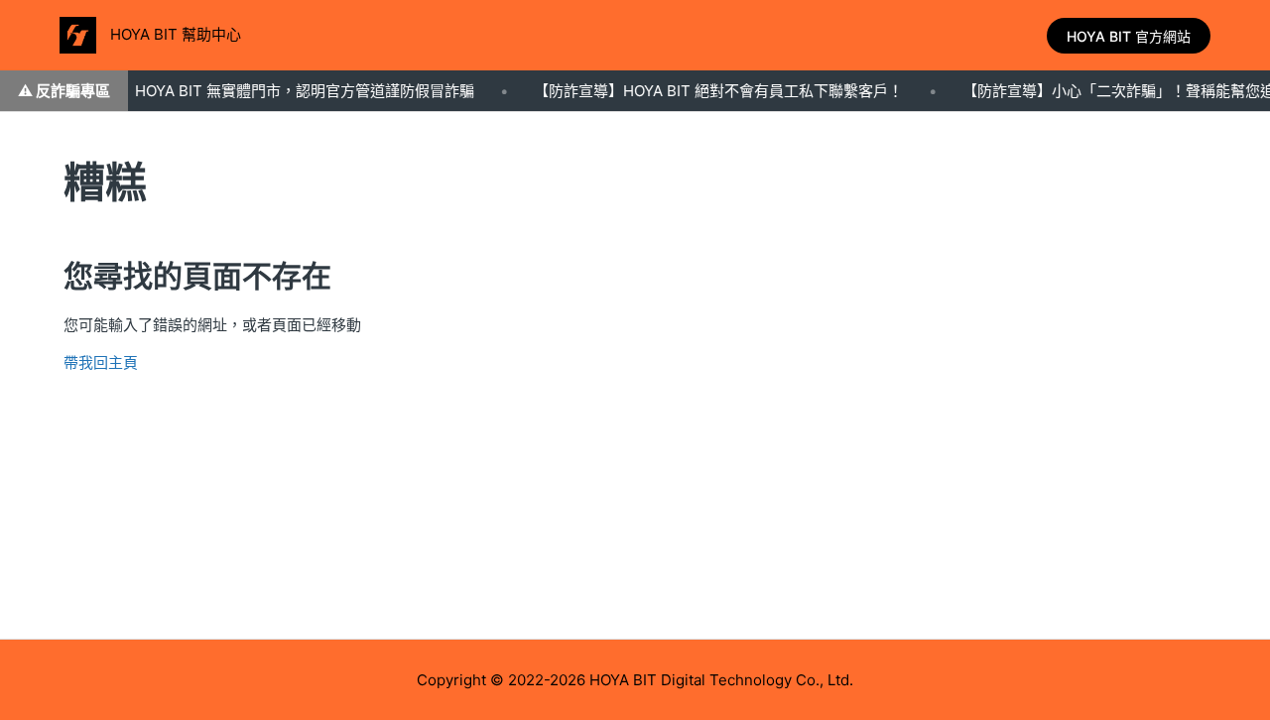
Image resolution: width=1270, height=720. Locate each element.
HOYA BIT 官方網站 (1129, 36)
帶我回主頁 (101, 362)
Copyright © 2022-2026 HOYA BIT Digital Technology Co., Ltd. (635, 679)
